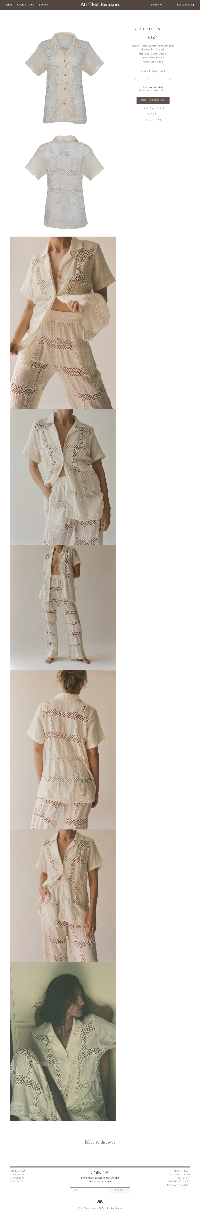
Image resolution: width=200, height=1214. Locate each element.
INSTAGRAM (18, 1171)
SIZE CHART (182, 1171)
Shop (9, 5)
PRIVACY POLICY (178, 1185)
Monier (118, 1208)
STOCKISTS (17, 1178)
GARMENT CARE (179, 1181)
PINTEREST (17, 1174)
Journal (157, 5)
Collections (25, 5)
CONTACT (16, 1181)
